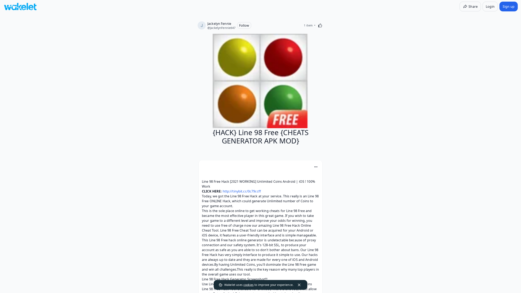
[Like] (320, 25)
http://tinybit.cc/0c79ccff (242, 191)
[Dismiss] (299, 285)
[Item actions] (316, 167)
